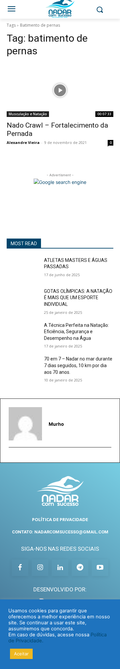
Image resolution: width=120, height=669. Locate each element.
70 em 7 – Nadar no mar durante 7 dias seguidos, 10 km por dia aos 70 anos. (78, 365)
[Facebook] (20, 567)
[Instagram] (40, 567)
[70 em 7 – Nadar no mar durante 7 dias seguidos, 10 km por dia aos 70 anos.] (23, 367)
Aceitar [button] (21, 653)
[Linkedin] (60, 567)
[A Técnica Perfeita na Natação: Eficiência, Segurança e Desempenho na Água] (23, 333)
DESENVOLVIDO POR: (60, 589)
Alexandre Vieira (23, 142)
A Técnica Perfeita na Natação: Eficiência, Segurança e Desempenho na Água (76, 332)
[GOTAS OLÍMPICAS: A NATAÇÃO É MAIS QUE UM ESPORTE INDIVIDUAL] (23, 299)
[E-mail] (11, 457)
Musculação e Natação (28, 114)
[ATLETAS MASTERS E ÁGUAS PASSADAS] (23, 268)
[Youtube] (100, 567)
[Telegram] (80, 567)
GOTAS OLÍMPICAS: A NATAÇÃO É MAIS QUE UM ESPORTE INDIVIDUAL (78, 298)
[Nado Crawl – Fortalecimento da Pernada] (60, 90)
